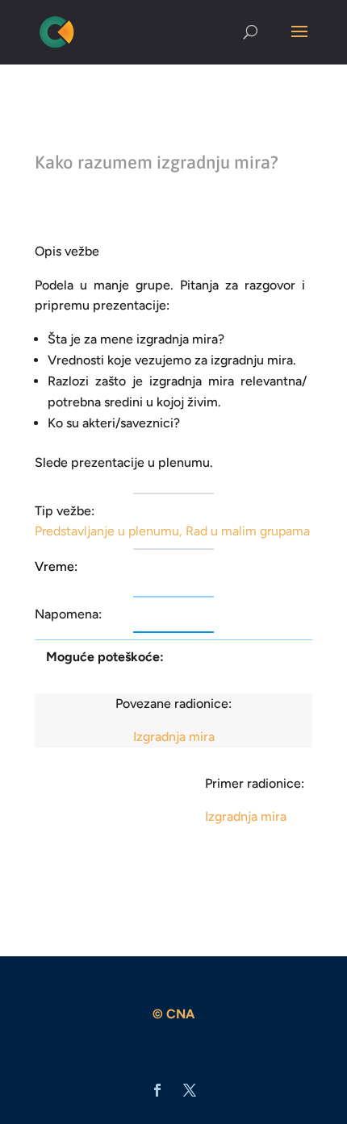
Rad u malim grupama (248, 531)
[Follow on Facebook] (157, 1090)
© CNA (173, 1014)
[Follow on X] (190, 1090)
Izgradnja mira (174, 736)
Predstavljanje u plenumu (107, 531)
